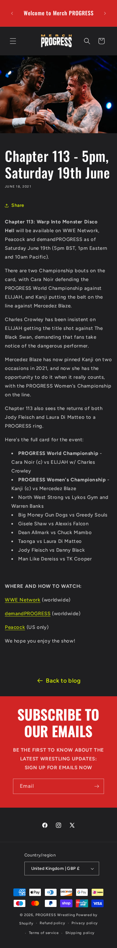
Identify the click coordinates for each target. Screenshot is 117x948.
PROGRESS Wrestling (55, 915)
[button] (13, 41)
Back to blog (63, 680)
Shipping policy (80, 933)
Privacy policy (85, 923)
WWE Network (23, 600)
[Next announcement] (105, 13)
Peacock (15, 627)
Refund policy (52, 923)
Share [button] (17, 205)
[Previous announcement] (12, 13)
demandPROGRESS (27, 613)
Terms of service (44, 933)
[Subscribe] (96, 786)
